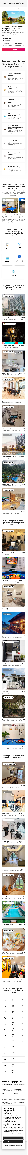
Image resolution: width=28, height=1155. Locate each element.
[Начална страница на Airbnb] (3, 9)
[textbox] (7, 45)
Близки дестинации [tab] (7, 1084)
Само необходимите (13, 1141)
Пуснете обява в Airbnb (17, 9)
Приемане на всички (13, 1138)
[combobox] (13, 40)
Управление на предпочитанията (13, 1145)
